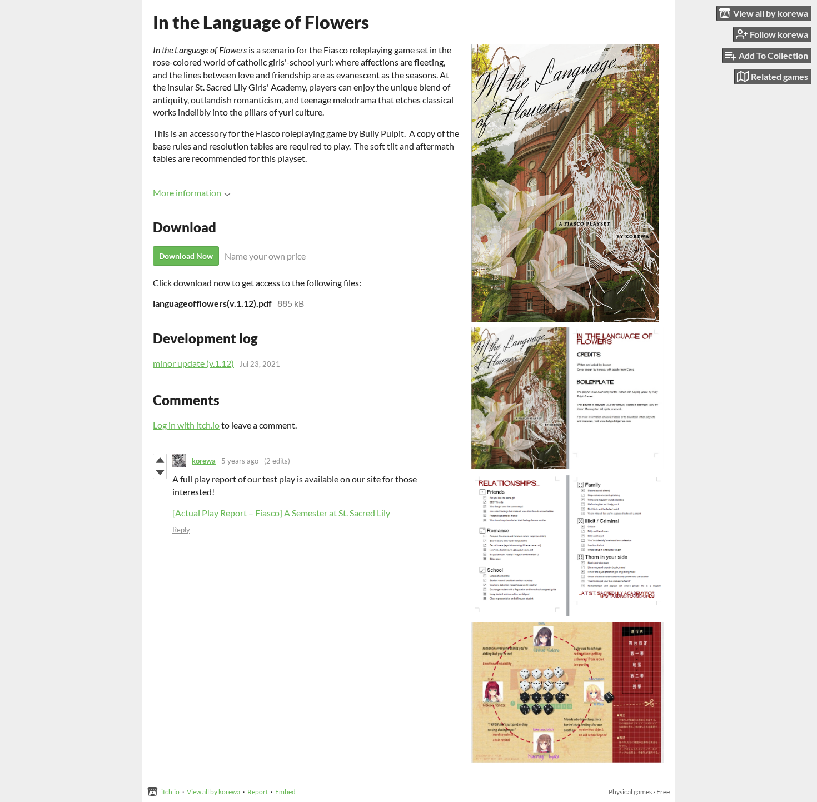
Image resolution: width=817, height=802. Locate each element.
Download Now (186, 256)
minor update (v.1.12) (193, 363)
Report (257, 792)
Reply (181, 529)
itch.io (170, 792)
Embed (285, 792)
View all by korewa (213, 792)
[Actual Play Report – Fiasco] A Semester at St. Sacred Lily (281, 512)
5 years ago (239, 460)
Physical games (630, 792)
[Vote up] (159, 460)
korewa (204, 460)
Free (663, 792)
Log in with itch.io (186, 425)
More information (187, 192)
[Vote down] (159, 472)
